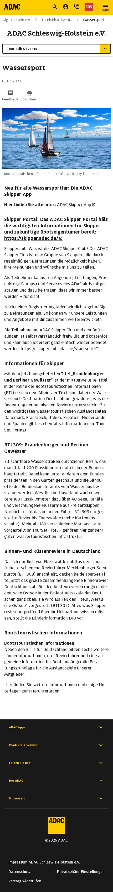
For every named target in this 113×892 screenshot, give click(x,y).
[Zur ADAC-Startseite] (12, 7)
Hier (8, 685)
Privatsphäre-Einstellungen (81, 871)
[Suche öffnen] (54, 6)
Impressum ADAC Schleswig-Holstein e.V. (44, 862)
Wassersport (94, 20)
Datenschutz (19, 871)
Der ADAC (16, 780)
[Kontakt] (76, 7)
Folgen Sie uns (19, 763)
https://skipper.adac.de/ (31, 238)
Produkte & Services (24, 745)
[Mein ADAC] (66, 7)
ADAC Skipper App (74, 204)
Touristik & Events (56, 20)
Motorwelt (17, 798)
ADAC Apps (17, 727)
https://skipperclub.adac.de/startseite (58, 348)
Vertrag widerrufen (24, 881)
